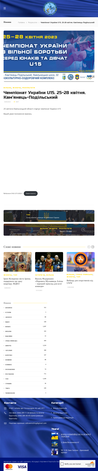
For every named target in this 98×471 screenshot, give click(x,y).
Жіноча (17, 88)
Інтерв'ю (40, 275)
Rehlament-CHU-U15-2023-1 (13, 193)
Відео (25, 322)
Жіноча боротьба (60, 413)
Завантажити (30, 193)
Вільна (7, 88)
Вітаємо (25, 331)
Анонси (25, 317)
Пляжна (25, 364)
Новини (25, 360)
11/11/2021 (39, 290)
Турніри (25, 383)
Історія (25, 312)
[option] (17, 271)
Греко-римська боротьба (63, 418)
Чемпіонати (25, 393)
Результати (32, 22)
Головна (21, 22)
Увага (25, 388)
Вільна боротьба (60, 408)
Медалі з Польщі (66, 231)
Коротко (25, 355)
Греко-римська (84, 274)
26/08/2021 (7, 288)
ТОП (28, 215)
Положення (25, 369)
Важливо (25, 336)
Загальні (25, 350)
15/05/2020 (70, 287)
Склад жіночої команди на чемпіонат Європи (42, 217)
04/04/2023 (7, 102)
